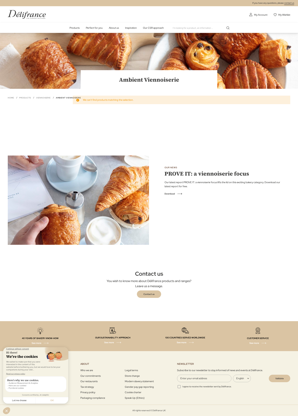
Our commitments (90, 376)
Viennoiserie (43, 98)
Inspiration (131, 27)
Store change (132, 376)
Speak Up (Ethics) (134, 398)
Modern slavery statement (139, 381)
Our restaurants (89, 381)
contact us (289, 3)
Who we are (86, 370)
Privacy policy (87, 392)
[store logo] (27, 14)
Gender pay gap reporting (139, 387)
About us (114, 27)
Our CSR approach (153, 27)
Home (11, 98)
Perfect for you (94, 27)
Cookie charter (133, 392)
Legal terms (131, 370)
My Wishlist (284, 14)
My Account (260, 14)
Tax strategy (87, 387)
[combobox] (202, 28)
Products (75, 27)
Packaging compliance (92, 398)
